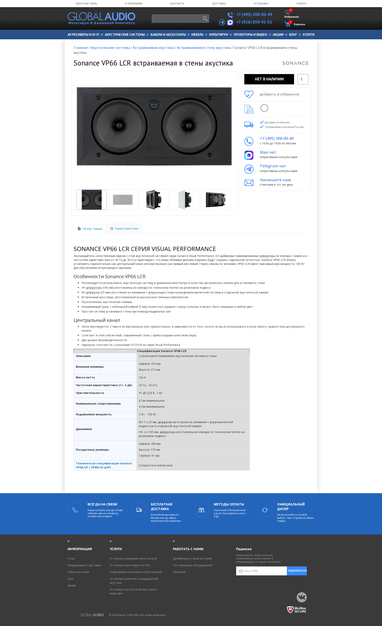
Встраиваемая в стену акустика (205, 47)
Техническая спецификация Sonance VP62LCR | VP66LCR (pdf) (104, 465)
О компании (133, 3)
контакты (177, 3)
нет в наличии (269, 79)
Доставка (219, 3)
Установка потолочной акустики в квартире (133, 591)
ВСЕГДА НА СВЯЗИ (102, 504)
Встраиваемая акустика (154, 47)
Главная (82, 47)
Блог (71, 579)
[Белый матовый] (264, 108)
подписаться (297, 570)
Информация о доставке (84, 565)
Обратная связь (86, 3)
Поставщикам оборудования (192, 565)
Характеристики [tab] (126, 228)
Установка (261, 3)
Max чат (268, 152)
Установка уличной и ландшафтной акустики (134, 581)
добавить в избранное (279, 94)
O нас (71, 558)
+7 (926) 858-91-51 (254, 22)
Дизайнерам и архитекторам (192, 558)
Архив (72, 585)
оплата (301, 3)
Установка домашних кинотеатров (133, 558)
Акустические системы (111, 47)
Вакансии (179, 572)
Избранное (291, 14)
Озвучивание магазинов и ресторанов (136, 572)
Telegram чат (273, 166)
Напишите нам (275, 179)
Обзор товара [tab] (92, 229)
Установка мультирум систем (130, 565)
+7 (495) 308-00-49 (253, 14)
